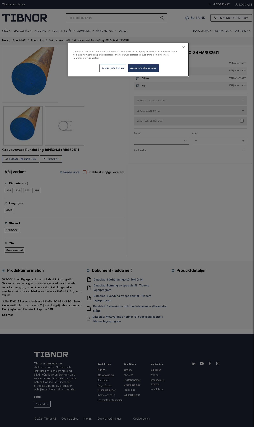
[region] (128, 60)
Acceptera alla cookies (143, 68)
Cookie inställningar (113, 68)
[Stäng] (183, 47)
